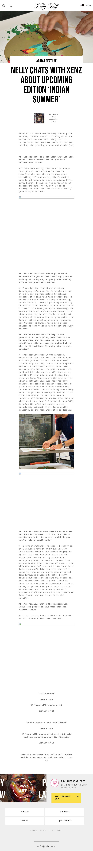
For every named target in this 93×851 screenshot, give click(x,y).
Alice (55, 114)
